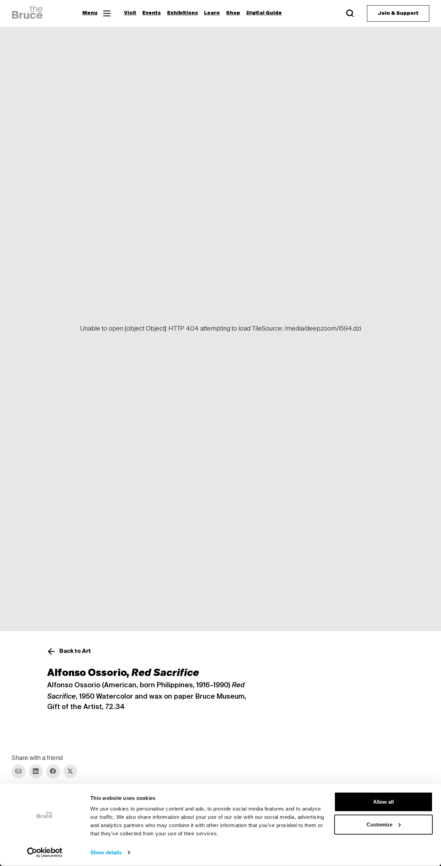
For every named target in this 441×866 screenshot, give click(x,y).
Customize (379, 824)
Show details (106, 852)
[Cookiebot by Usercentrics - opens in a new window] (44, 852)
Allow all (383, 802)
